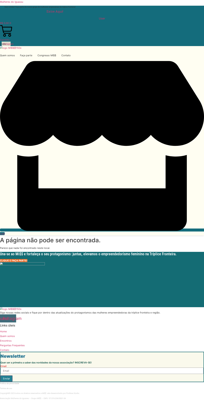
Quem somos (7, 55)
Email (3, 366)
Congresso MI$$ (46, 55)
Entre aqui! (55, 11)
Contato (66, 55)
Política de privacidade (9, 383)
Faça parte (26, 55)
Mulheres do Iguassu (11, 1)
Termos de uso (6, 388)
